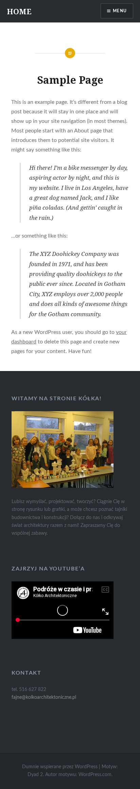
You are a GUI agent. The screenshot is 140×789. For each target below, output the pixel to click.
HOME (19, 11)
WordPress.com (94, 774)
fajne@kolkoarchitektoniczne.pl (44, 697)
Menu (120, 11)
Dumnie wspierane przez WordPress (60, 766)
